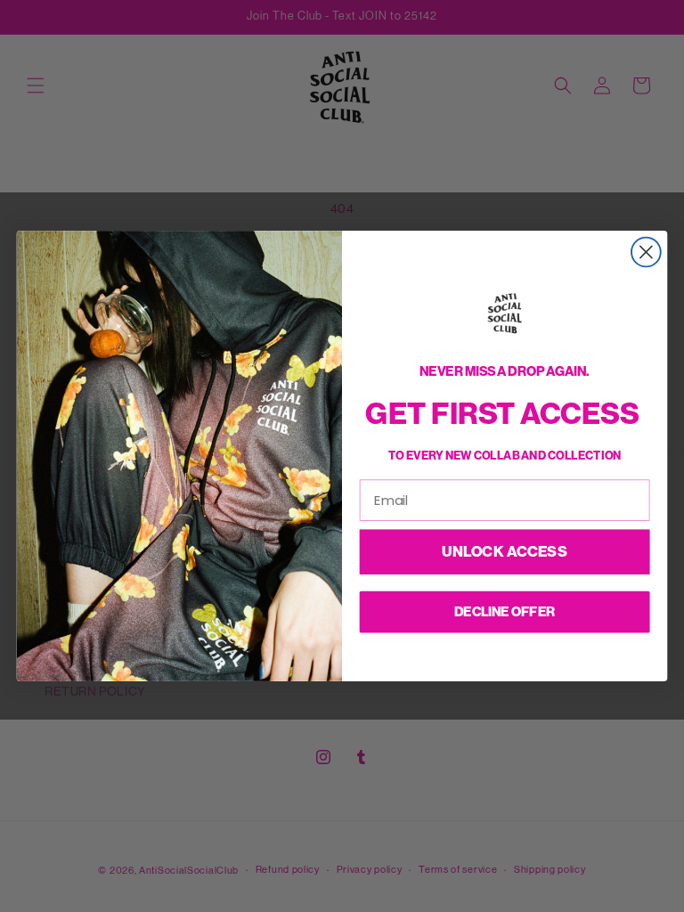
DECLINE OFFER (504, 611)
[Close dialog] (646, 252)
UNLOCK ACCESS (504, 551)
